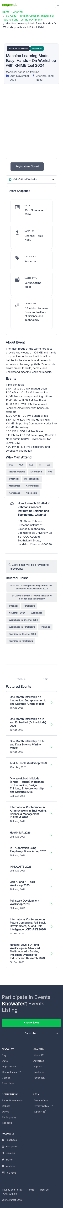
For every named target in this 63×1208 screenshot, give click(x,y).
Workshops (36, 612)
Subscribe (30, 1033)
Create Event (31, 1022)
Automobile (31, 493)
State (5, 1060)
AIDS (21, 464)
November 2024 (17, 612)
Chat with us (10, 1193)
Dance (5, 1111)
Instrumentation (17, 471)
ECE (31, 464)
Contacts (38, 1072)
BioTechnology (31, 478)
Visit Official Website (24, 179)
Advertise (38, 1060)
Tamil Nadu (29, 605)
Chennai (13, 605)
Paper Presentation (12, 1100)
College (6, 1077)
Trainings (45, 626)
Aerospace (14, 493)
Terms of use (40, 1100)
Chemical (14, 478)
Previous (20, 679)
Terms (30, 1189)
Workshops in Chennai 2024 (23, 620)
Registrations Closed (27, 166)
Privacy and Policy (12, 1189)
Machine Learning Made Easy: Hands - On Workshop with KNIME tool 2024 (31, 587)
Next (45, 679)
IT (40, 464)
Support (37, 1066)
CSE (11, 464)
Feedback (39, 1077)
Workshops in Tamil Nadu (22, 626)
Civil (50, 471)
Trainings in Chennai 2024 (22, 634)
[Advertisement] (31, 126)
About (37, 1055)
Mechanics (14, 485)
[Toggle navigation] (58, 5)
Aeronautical (32, 485)
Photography (9, 1117)
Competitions (9, 1072)
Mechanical (36, 471)
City (4, 1055)
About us (44, 1189)
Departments (9, 1066)
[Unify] (9, 5)
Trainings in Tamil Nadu (21, 641)
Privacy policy (41, 1105)
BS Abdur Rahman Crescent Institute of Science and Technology (32, 597)
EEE (48, 464)
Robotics (7, 1122)
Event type (8, 1083)
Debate (6, 1105)
